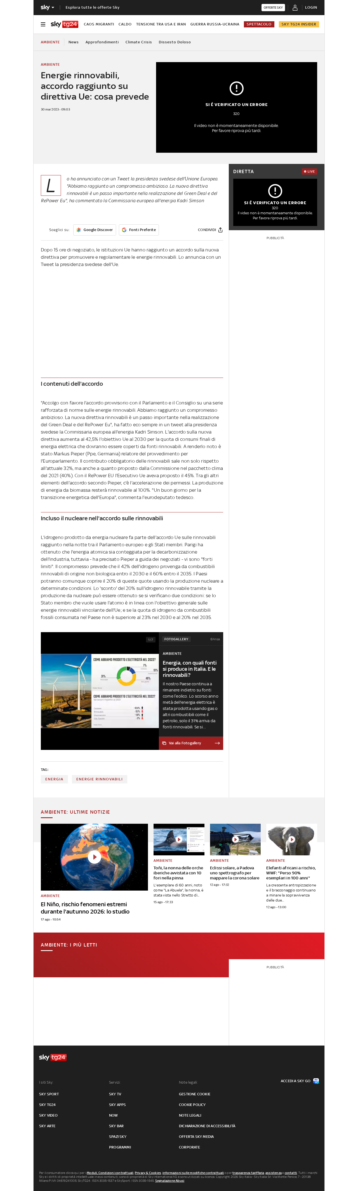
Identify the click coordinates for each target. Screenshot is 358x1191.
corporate (189, 1147)
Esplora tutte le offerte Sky (93, 7)
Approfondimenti (102, 42)
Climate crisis (139, 42)
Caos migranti (99, 24)
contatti (291, 1173)
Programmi (120, 1147)
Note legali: (188, 1082)
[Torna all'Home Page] (64, 24)
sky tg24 (47, 1105)
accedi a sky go (295, 1081)
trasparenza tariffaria (248, 1173)
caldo (125, 24)
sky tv (115, 1094)
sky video (48, 1115)
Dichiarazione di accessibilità (207, 1126)
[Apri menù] (43, 24)
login (311, 7)
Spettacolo (259, 24)
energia (54, 779)
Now (113, 1115)
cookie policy (192, 1105)
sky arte (47, 1126)
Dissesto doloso (175, 42)
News (74, 42)
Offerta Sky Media (196, 1136)
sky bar (116, 1126)
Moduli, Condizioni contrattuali (110, 1173)
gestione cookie (194, 1094)
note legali (190, 1115)
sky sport (49, 1094)
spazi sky (117, 1136)
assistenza (273, 1173)
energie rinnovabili (99, 779)
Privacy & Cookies (148, 1173)
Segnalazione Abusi (170, 1181)
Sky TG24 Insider (299, 24)
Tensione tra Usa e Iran (161, 24)
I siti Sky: (46, 1082)
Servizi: (115, 1082)
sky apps (117, 1105)
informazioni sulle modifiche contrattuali (193, 1173)
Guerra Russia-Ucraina (214, 24)
